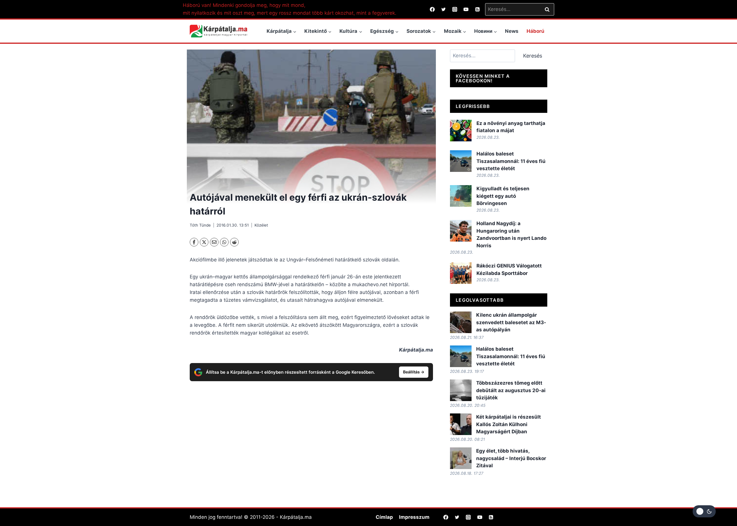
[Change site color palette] (704, 511)
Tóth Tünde (200, 225)
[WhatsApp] (224, 242)
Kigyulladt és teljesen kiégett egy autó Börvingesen (502, 196)
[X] (204, 242)
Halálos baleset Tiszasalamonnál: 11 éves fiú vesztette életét (511, 161)
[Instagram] (455, 9)
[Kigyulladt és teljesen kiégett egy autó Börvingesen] (461, 196)
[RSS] (477, 9)
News (511, 31)
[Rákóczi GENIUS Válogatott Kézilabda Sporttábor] (461, 273)
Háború (535, 31)
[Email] (214, 242)
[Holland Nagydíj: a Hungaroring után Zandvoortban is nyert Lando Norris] (461, 231)
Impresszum (414, 517)
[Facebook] (432, 9)
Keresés (532, 56)
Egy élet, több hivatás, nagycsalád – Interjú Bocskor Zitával (511, 458)
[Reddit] (234, 242)
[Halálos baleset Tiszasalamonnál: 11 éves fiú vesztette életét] (461, 161)
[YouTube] (466, 9)
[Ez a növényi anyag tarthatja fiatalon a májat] (461, 130)
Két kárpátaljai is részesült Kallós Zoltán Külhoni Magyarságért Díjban (508, 424)
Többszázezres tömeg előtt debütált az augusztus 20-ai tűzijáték (511, 390)
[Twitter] (444, 9)
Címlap (384, 517)
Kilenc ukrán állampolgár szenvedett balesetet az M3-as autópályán (511, 322)
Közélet (261, 225)
